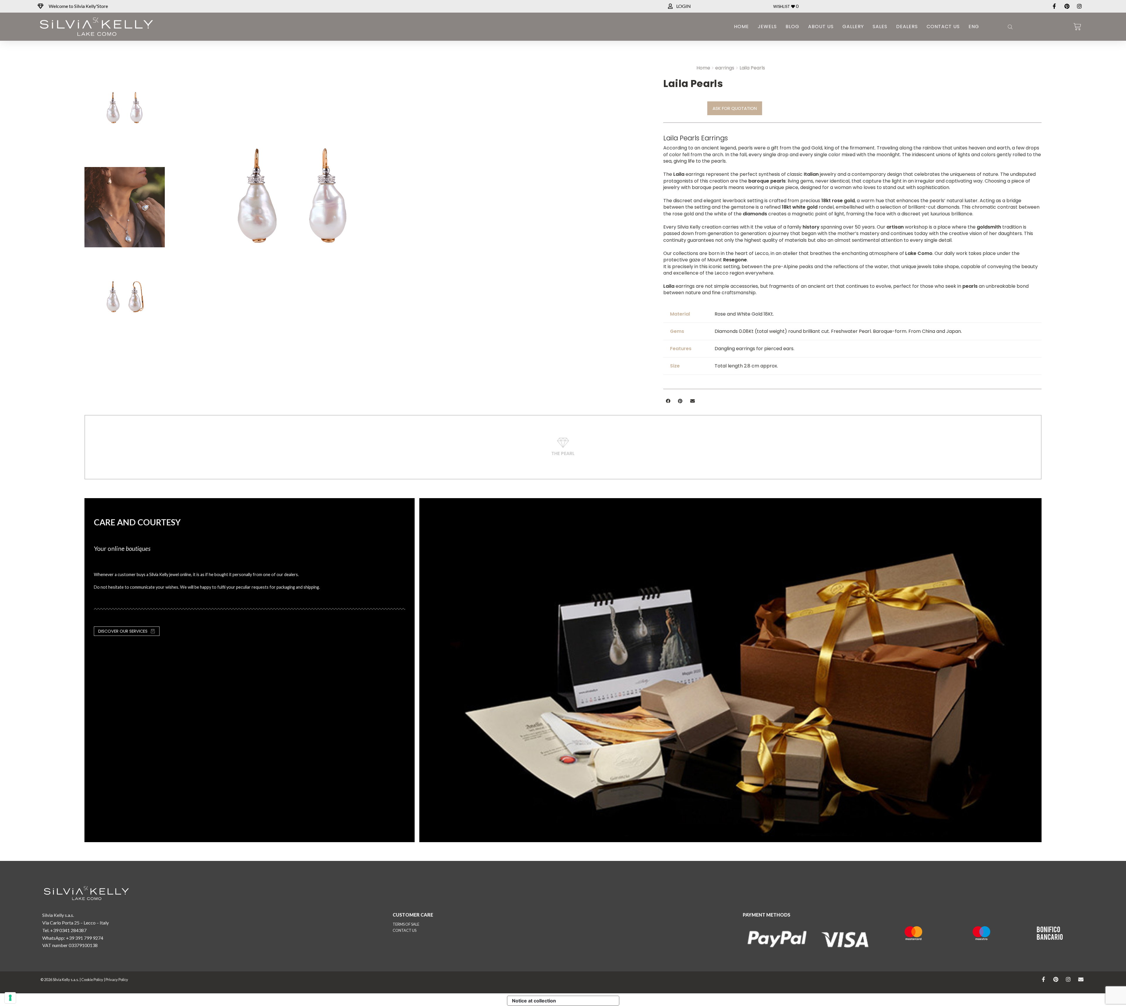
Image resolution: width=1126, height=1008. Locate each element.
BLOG (792, 26)
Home (741, 26)
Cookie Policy (92, 979)
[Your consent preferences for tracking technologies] (10, 997)
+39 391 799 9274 (84, 938)
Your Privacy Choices (590, 1001)
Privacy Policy (117, 979)
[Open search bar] (1010, 26)
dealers (907, 26)
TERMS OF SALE (406, 924)
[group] (412, 210)
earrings (724, 67)
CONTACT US (404, 930)
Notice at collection (534, 1001)
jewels (767, 26)
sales (880, 26)
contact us (943, 26)
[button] (668, 401)
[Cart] (1077, 26)
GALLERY (853, 26)
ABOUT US (821, 26)
